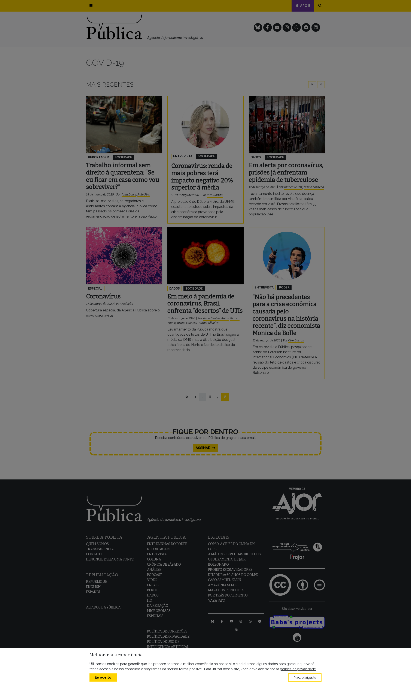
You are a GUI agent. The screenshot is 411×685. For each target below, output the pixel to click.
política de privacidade (298, 669)
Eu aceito (103, 677)
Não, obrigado (305, 677)
